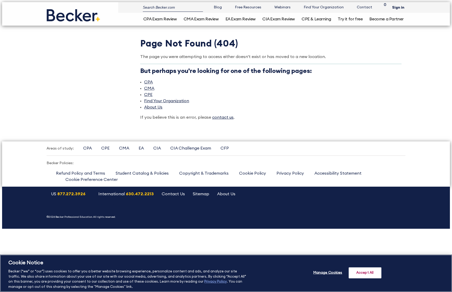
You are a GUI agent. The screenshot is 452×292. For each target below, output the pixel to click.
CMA (149, 88)
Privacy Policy (290, 173)
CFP (225, 148)
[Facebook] (371, 211)
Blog (218, 7)
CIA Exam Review (278, 19)
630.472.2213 (140, 194)
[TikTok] (398, 211)
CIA (157, 148)
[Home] (73, 13)
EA (141, 148)
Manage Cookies (327, 272)
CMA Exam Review (201, 19)
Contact (364, 7)
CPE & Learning (316, 19)
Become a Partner (386, 19)
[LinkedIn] (385, 211)
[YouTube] (345, 211)
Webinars (282, 7)
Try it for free (350, 19)
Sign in (398, 7)
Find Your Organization (324, 7)
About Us (153, 107)
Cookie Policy (252, 173)
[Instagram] (331, 211)
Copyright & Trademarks (204, 173)
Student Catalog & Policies (142, 173)
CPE (148, 95)
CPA (148, 82)
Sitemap (201, 194)
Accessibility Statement (337, 173)
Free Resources (248, 7)
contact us (223, 117)
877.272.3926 (71, 194)
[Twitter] (358, 211)
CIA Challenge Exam (190, 148)
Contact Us (173, 194)
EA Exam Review (240, 19)
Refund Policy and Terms (80, 173)
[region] (226, 273)
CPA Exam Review (160, 19)
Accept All (365, 272)
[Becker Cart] (383, 7)
